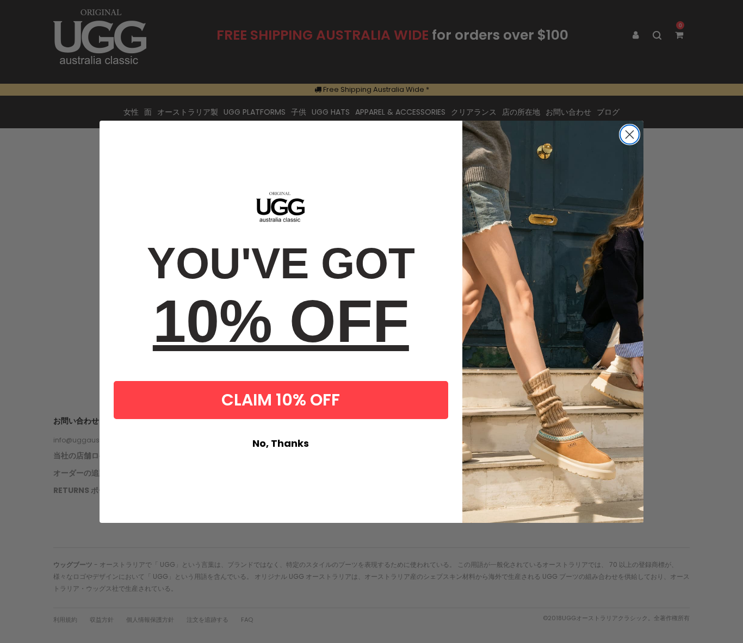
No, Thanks (280, 443)
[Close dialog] (629, 134)
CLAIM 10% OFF (280, 399)
